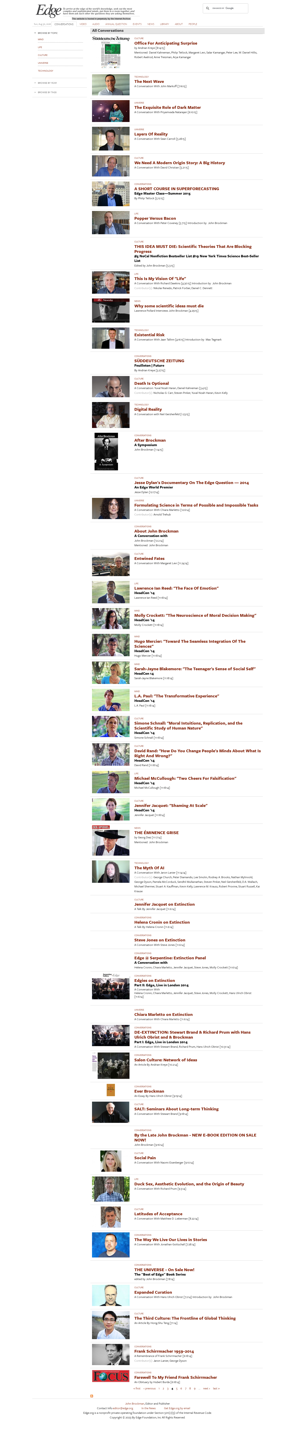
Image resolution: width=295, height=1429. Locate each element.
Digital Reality (148, 409)
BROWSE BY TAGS (47, 92)
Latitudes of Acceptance (158, 1214)
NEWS (151, 24)
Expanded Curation (153, 1292)
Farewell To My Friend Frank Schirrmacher (175, 1377)
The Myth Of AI (149, 868)
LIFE (136, 213)
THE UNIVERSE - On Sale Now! (164, 1270)
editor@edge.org (123, 1408)
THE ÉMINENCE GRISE (156, 832)
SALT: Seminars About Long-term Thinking (176, 1109)
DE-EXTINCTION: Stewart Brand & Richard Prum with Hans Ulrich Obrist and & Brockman (192, 1034)
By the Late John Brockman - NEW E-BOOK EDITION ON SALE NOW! (195, 1137)
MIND (137, 610)
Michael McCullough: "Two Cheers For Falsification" (185, 778)
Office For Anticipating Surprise (165, 43)
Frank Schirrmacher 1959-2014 (164, 1351)
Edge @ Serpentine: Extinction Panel (170, 958)
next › (206, 1388)
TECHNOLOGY (141, 76)
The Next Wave (149, 81)
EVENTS (137, 24)
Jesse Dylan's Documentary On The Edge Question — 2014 (191, 482)
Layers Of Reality (151, 134)
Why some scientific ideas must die (169, 306)
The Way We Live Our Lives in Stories (170, 1239)
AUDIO (96, 24)
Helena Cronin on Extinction (162, 922)
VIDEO (83, 24)
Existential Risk (149, 335)
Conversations (142, 184)
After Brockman (150, 440)
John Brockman (134, 1403)
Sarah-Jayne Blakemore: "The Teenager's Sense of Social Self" (195, 669)
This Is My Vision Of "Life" (160, 278)
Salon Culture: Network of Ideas (165, 1060)
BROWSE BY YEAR (47, 83)
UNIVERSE (139, 102)
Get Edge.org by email (177, 1408)
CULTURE (139, 38)
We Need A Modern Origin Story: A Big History (179, 163)
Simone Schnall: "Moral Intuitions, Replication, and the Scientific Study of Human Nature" (188, 725)
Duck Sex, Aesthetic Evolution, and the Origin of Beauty (189, 1184)
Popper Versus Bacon (155, 218)
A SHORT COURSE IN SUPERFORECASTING (176, 189)
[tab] (59, 33)
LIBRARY (164, 24)
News (137, 301)
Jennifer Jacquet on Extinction (164, 904)
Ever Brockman (149, 1091)
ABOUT (179, 24)
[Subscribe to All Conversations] (91, 1396)
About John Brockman (156, 531)
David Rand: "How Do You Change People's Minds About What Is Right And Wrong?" (197, 753)
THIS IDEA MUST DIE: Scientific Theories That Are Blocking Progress (193, 248)
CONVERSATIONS (64, 24)
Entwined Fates (149, 558)
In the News (149, 1408)
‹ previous (150, 1388)
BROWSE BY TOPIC (48, 33)
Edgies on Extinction (154, 980)
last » (216, 1388)
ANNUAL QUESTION (116, 24)
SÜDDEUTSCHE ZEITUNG (159, 361)
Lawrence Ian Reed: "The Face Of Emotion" (176, 588)
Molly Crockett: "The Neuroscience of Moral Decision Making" (195, 615)
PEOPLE (193, 24)
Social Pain (145, 1158)
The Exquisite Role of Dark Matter (167, 107)
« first (137, 1388)
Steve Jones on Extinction (159, 940)
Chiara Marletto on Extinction (163, 1014)
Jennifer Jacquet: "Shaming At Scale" (170, 805)
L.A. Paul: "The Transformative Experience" (176, 696)
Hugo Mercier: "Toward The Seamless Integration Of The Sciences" (189, 643)
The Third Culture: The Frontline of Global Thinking (185, 1318)
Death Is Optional (151, 383)
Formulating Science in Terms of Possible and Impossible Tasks (196, 505)
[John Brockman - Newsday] (111, 321)
